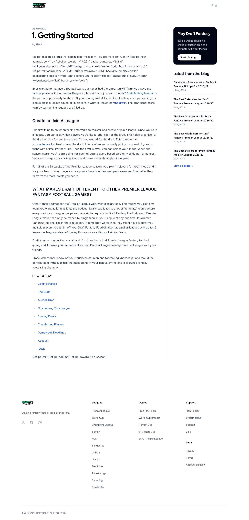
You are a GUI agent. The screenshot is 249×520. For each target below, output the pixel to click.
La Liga (96, 452)
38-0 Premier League (151, 438)
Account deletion (195, 464)
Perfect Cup (145, 424)
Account (43, 340)
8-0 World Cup (147, 431)
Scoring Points (47, 316)
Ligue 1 (96, 459)
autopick (44, 144)
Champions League (102, 424)
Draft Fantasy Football (140, 93)
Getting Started (47, 283)
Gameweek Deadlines (52, 332)
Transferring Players (51, 324)
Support (190, 424)
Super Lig (97, 480)
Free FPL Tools (147, 410)
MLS (94, 438)
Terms (189, 457)
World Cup (98, 417)
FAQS (41, 348)
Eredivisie (97, 466)
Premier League (101, 410)
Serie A (96, 431)
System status (193, 417)
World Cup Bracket (149, 417)
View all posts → (183, 165)
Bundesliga (98, 445)
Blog (214, 5)
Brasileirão (98, 487)
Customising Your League (54, 308)
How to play (192, 410)
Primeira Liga (99, 473)
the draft (119, 103)
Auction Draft (46, 300)
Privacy (190, 450)
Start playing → (189, 57)
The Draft (44, 292)
